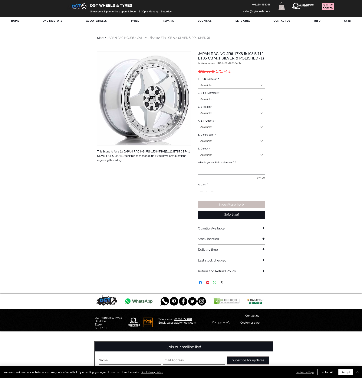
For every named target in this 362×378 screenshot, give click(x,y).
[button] (281, 6)
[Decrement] (201, 191)
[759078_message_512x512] (164, 301)
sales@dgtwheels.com (181, 322)
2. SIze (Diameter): (209, 92)
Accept (346, 372)
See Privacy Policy (152, 372)
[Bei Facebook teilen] (200, 282)
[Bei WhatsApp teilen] (214, 282)
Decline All (327, 372)
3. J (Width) (205, 106)
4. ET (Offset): (207, 120)
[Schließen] (357, 372)
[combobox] (231, 85)
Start (100, 38)
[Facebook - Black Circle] (183, 301)
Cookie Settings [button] (305, 372)
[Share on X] (222, 282)
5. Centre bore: (207, 134)
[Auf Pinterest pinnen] (207, 282)
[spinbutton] (206, 191)
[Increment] (212, 191)
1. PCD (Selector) (208, 79)
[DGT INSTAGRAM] (201, 301)
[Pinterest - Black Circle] (174, 301)
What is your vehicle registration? (217, 162)
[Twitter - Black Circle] (192, 301)
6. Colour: (204, 148)
